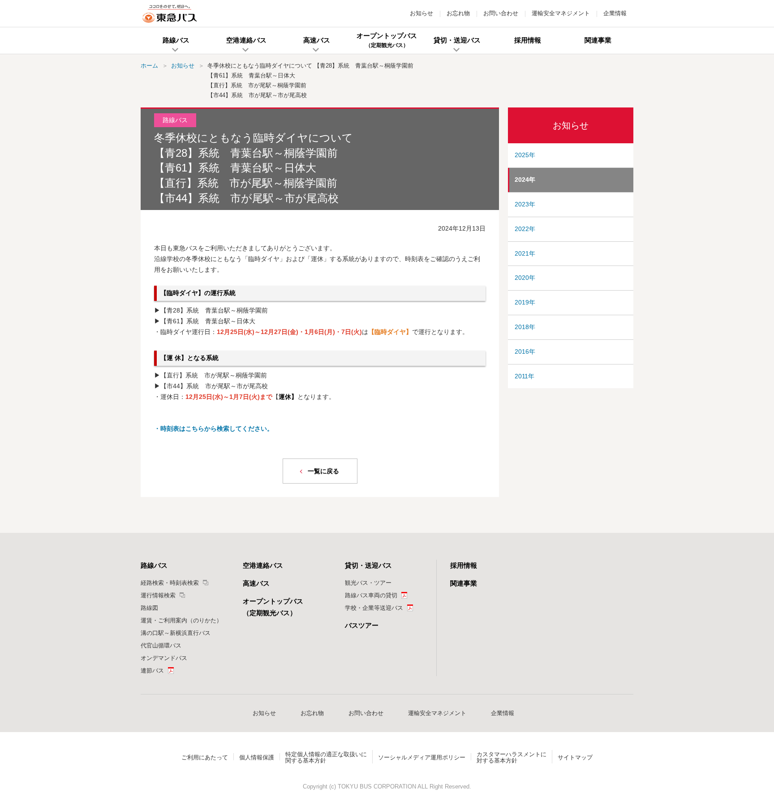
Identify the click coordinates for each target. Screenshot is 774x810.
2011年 (524, 376)
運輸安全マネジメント (561, 13)
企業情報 (615, 13)
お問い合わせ (500, 13)
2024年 (525, 179)
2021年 (525, 253)
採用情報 (463, 565)
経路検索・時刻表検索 (170, 582)
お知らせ (421, 13)
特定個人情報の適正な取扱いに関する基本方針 (326, 757)
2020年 (525, 277)
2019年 (525, 302)
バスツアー (361, 625)
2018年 (525, 326)
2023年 (525, 204)
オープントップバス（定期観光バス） (273, 607)
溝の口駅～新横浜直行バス (176, 633)
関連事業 (463, 583)
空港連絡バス (263, 565)
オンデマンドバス (164, 658)
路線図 (149, 607)
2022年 (525, 228)
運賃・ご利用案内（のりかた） (181, 620)
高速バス (256, 583)
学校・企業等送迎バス (374, 607)
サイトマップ (575, 757)
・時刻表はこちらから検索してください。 (213, 428)
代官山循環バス (161, 645)
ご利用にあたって (204, 757)
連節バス (152, 670)
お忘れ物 (458, 13)
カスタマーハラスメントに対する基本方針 (511, 757)
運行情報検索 (158, 595)
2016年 (525, 351)
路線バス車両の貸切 (371, 595)
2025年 (525, 155)
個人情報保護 (256, 757)
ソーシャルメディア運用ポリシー (421, 757)
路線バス (154, 565)
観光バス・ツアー (368, 582)
